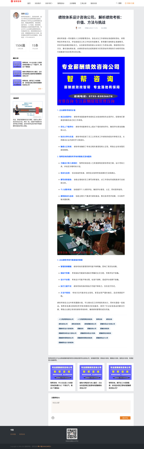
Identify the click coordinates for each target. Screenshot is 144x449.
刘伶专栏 (48, 3)
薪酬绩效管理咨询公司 (66, 338)
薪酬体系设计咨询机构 (66, 328)
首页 (29, 3)
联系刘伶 (94, 3)
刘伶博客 (13, 434)
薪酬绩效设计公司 (102, 338)
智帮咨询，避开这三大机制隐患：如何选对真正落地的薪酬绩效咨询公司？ (120, 385)
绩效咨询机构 (76, 324)
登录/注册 (130, 3)
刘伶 (23, 13)
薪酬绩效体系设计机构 (87, 333)
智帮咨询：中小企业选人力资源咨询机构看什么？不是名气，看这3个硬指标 (61, 385)
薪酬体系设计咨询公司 (107, 324)
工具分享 (83, 3)
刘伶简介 (38, 3)
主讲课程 (73, 3)
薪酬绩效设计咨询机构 (66, 342)
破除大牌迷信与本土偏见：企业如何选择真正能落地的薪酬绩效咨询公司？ (91, 385)
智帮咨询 (99, 319)
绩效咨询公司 (63, 324)
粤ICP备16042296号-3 (44, 446)
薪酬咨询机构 (104, 328)
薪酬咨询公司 (91, 328)
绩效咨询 (109, 319)
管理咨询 (60, 3)
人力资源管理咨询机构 (84, 319)
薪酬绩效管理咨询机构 (84, 338)
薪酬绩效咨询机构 (105, 333)
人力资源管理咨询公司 (66, 319)
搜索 (120, 3)
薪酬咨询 (80, 328)
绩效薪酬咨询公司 (90, 324)
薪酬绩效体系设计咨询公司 (67, 333)
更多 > (40, 89)
